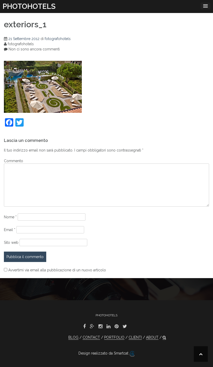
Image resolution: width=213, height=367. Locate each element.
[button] (164, 337)
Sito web (11, 242)
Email (9, 230)
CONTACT (91, 337)
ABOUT (152, 337)
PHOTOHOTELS (29, 6)
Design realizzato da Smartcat (103, 353)
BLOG (73, 337)
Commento (13, 161)
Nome (10, 217)
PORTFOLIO (114, 337)
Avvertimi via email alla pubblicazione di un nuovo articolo (57, 270)
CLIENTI (135, 337)
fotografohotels (58, 39)
